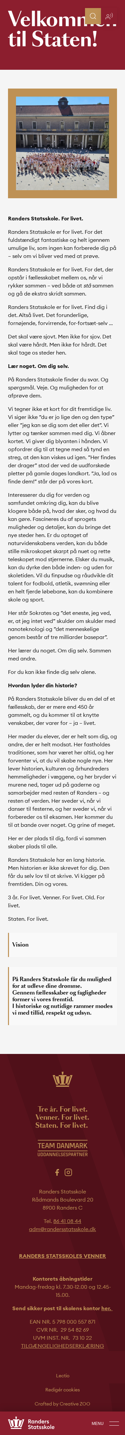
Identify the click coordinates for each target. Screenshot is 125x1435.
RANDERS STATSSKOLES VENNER (62, 1256)
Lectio (62, 1376)
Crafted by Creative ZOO (62, 1404)
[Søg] (93, 16)
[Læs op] (109, 16)
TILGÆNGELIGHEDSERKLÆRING (62, 1345)
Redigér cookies (62, 1390)
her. (107, 1308)
